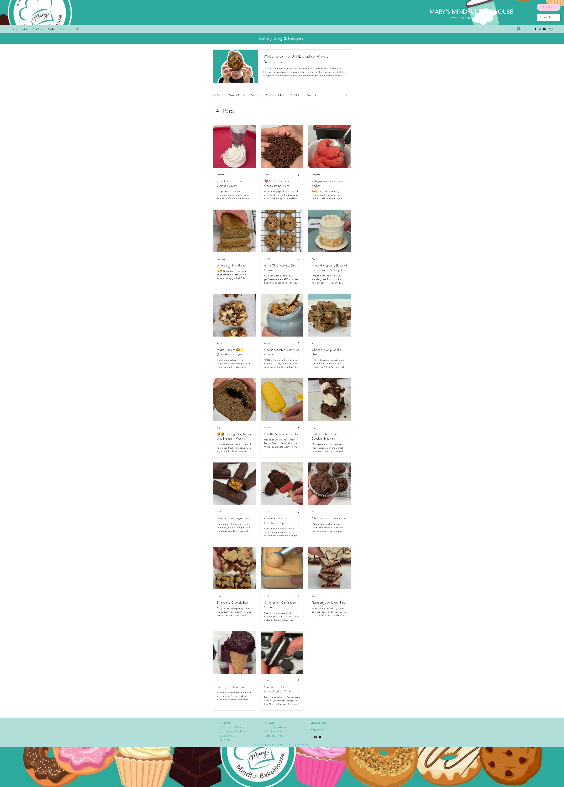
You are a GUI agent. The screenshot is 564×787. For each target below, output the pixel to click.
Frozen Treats (237, 95)
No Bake (296, 95)
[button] (551, 29)
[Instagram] (539, 29)
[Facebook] (535, 29)
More (310, 95)
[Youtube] (544, 29)
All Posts (218, 95)
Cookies (255, 95)
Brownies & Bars (275, 95)
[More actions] (252, 174)
